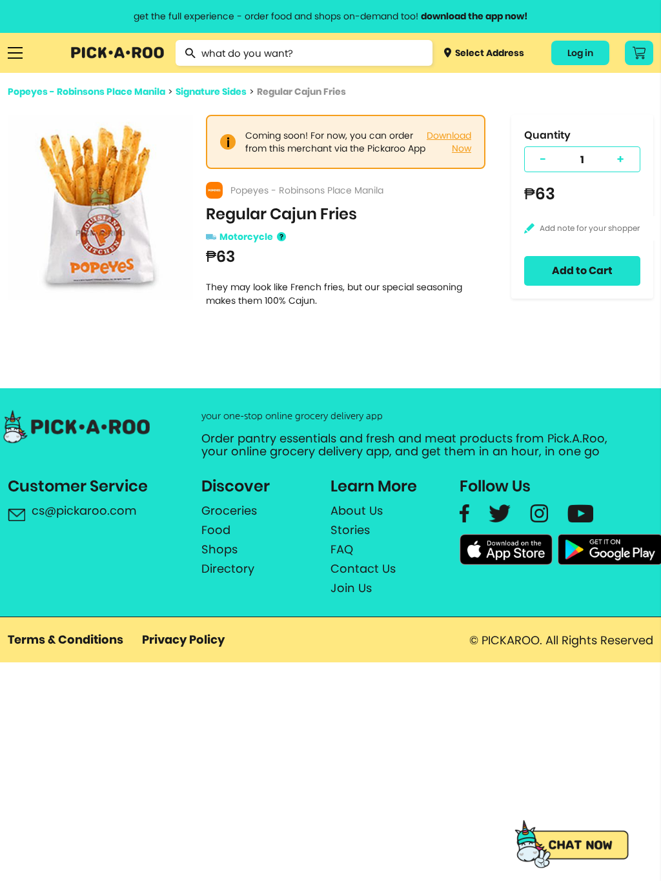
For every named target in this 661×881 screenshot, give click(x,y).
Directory (227, 568)
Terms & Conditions (65, 639)
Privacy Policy (183, 639)
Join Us (351, 588)
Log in (580, 52)
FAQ (341, 549)
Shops (219, 549)
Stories (350, 530)
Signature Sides (211, 91)
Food (215, 530)
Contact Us (363, 568)
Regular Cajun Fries (301, 91)
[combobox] (304, 53)
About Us (356, 510)
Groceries (229, 510)
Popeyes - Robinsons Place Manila (86, 91)
